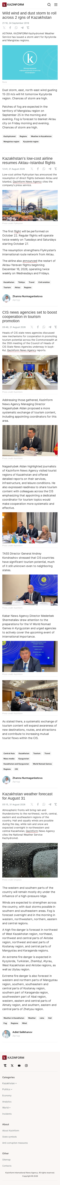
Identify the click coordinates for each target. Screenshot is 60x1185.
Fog (5, 1023)
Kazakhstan (9, 282)
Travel (31, 282)
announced (30, 260)
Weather (32, 1018)
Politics (6, 1089)
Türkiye (21, 282)
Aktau (17, 287)
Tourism (7, 287)
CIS (16, 769)
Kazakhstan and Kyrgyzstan (16, 764)
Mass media (9, 758)
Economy (7, 1095)
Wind (24, 1023)
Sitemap (6, 1159)
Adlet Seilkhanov (22, 1032)
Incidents (7, 1113)
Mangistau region (11, 141)
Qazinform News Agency (27, 181)
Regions (23, 136)
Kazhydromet (10, 136)
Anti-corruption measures (15, 1142)
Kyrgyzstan (23, 758)
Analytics (6, 1101)
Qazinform (32, 830)
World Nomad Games (42, 764)
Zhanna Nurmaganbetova (27, 296)
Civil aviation (44, 282)
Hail (50, 1018)
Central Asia (9, 753)
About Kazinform (10, 1130)
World (5, 1107)
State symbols (9, 1136)
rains (42, 1018)
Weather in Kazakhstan (41, 136)
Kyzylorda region (30, 141)
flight (17, 231)
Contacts (6, 1165)
